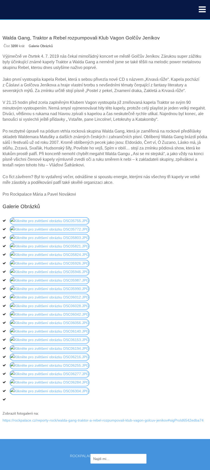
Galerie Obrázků (41, 46)
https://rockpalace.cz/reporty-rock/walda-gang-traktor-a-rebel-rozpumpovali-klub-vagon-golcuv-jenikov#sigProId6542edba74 (103, 420)
